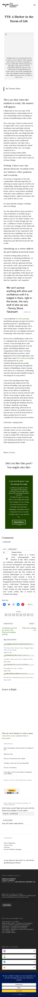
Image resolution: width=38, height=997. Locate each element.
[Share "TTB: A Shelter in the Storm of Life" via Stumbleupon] (28, 615)
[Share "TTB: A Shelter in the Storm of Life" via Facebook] (6, 615)
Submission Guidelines (9, 879)
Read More (19, 522)
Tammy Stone (16, 552)
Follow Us (7, 829)
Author (4, 549)
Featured (18, 491)
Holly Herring (16, 488)
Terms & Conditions (8, 880)
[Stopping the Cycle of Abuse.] (19, 665)
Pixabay (12, 452)
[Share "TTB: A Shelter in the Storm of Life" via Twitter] (10, 615)
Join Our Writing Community (13, 849)
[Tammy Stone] (6, 553)
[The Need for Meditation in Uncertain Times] (19, 674)
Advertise (7, 847)
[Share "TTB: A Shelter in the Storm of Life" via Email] (32, 615)
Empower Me (18, 489)
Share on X (27, 312)
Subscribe (7, 820)
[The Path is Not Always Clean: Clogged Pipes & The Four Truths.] (19, 644)
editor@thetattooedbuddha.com (25, 882)
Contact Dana (8, 845)
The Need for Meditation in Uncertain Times (18, 677)
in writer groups (22, 319)
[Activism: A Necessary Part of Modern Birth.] (19, 655)
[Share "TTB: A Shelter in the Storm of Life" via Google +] (13, 615)
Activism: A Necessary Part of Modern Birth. (18, 659)
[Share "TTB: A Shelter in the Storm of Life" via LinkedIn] (24, 615)
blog (12, 489)
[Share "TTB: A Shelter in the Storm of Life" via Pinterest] (21, 615)
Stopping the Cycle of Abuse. (13, 668)
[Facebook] (7, 559)
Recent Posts (12, 549)
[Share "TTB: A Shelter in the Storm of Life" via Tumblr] (17, 615)
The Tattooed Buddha (25, 358)
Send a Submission (9, 843)
